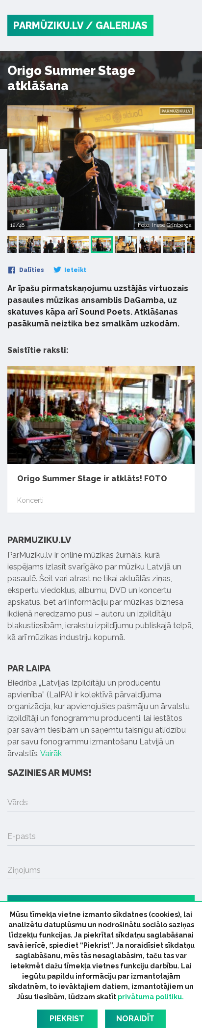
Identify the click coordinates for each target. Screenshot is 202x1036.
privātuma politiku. (151, 997)
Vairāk (51, 753)
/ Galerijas (117, 25)
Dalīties (31, 270)
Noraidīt (135, 1018)
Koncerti (30, 500)
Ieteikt (74, 270)
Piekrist (67, 1018)
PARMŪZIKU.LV (48, 25)
